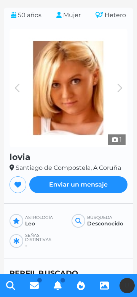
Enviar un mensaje (78, 184)
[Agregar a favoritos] (18, 184)
